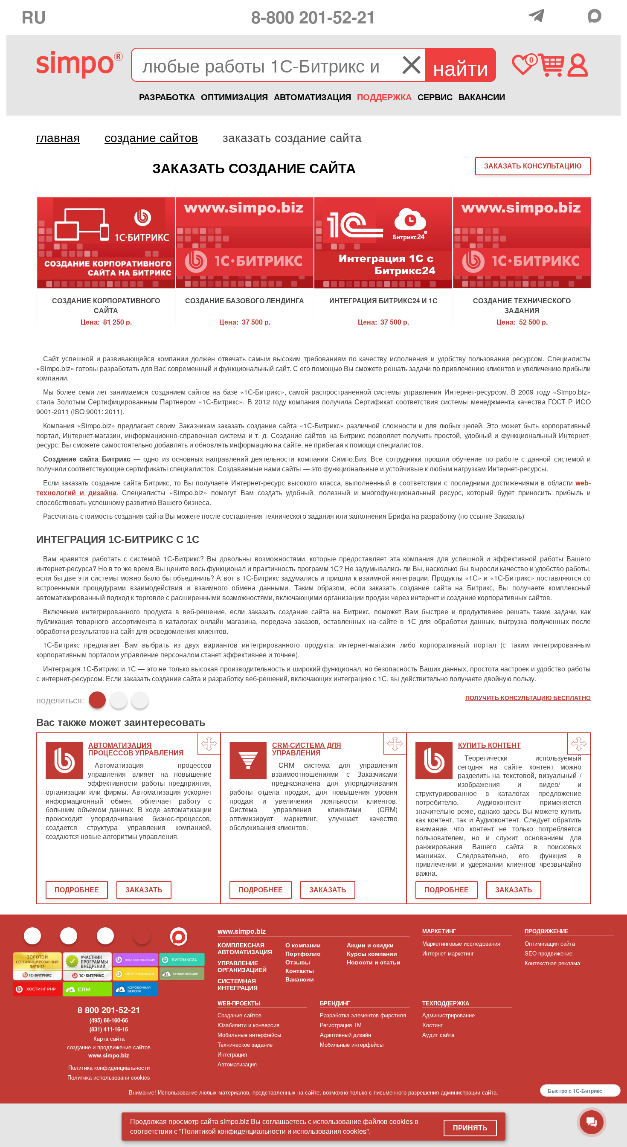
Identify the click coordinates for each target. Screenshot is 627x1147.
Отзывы (297, 962)
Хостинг (432, 1025)
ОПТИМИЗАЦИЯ (234, 96)
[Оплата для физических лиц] (519, 16)
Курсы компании (372, 953)
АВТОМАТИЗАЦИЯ (312, 96)
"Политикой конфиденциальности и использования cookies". (275, 1131)
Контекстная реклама (552, 963)
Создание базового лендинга (244, 300)
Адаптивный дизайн (345, 1035)
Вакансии (299, 979)
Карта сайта (109, 1038)
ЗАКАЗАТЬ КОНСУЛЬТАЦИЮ (533, 166)
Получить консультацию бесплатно (528, 697)
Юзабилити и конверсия (248, 1025)
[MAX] (597, 16)
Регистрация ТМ (341, 1025)
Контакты (299, 970)
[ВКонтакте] (118, 700)
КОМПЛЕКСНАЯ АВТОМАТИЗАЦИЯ (245, 948)
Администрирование (448, 1015)
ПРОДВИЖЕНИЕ (547, 931)
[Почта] (557, 14)
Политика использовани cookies (108, 1077)
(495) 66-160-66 (109, 1020)
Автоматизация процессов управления (136, 749)
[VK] (577, 15)
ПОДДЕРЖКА (384, 96)
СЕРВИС (435, 96)
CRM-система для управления (306, 749)
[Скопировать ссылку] (139, 700)
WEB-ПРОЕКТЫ (239, 1003)
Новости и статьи (374, 962)
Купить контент (489, 745)
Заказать (144, 889)
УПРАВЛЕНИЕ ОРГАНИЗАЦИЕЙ (242, 966)
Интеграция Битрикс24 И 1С (383, 300)
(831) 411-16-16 (109, 1029)
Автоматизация (237, 1064)
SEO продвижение (548, 953)
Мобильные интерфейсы (249, 1035)
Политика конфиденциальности (109, 1067)
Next (605, 257)
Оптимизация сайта (550, 943)
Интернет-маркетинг (448, 953)
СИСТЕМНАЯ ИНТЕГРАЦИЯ (238, 984)
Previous (21, 257)
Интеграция (232, 1054)
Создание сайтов (239, 1015)
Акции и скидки (370, 945)
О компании (303, 945)
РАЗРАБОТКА (167, 96)
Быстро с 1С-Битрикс (575, 1091)
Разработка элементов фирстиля (363, 1015)
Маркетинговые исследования (461, 943)
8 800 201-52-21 (109, 1009)
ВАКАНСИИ (482, 96)
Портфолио (303, 953)
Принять (470, 1127)
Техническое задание (245, 1044)
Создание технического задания (522, 304)
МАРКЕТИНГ (439, 931)
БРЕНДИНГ (335, 1003)
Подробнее (77, 889)
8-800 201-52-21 (313, 16)
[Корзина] (550, 65)
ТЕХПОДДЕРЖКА (445, 1003)
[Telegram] (538, 15)
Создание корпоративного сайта (106, 304)
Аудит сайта (438, 1035)
